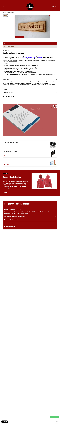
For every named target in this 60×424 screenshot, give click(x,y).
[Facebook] (6, 96)
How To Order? (6, 79)
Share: (4, 96)
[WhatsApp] (11, 96)
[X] (8, 96)
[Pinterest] (10, 96)
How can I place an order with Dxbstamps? (12, 209)
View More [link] (5, 192)
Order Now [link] (6, 155)
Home (4, 12)
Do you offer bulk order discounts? (11, 219)
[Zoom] (49, 15)
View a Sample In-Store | (8, 92)
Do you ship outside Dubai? (9, 226)
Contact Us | (5, 89)
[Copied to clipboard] (13, 96)
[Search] (53, 6)
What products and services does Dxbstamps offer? (14, 216)
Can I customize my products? (10, 223)
